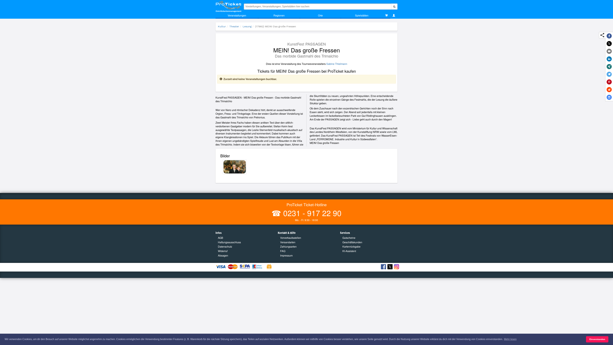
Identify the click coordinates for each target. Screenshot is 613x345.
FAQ (282, 251)
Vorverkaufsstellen (290, 238)
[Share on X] (609, 43)
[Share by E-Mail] (609, 51)
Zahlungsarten (288, 246)
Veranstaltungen (237, 15)
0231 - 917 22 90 (311, 212)
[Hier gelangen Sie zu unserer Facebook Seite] (384, 267)
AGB (220, 238)
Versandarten (287, 242)
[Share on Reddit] (609, 89)
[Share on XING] (609, 66)
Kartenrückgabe (351, 246)
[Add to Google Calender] (609, 97)
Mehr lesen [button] (510, 339)
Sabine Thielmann (336, 64)
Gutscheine (348, 238)
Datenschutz (225, 246)
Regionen (279, 15)
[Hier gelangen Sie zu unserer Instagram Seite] (397, 267)
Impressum (286, 255)
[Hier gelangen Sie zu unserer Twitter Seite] (390, 267)
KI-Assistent (349, 251)
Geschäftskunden (352, 242)
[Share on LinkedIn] (609, 58)
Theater (234, 26)
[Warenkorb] (386, 15)
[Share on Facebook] (609, 35)
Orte (320, 15)
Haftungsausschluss (229, 242)
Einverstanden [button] (597, 339)
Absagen (223, 255)
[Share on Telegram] (609, 74)
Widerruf (222, 251)
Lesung (247, 26)
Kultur (222, 26)
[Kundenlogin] (393, 15)
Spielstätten (361, 15)
